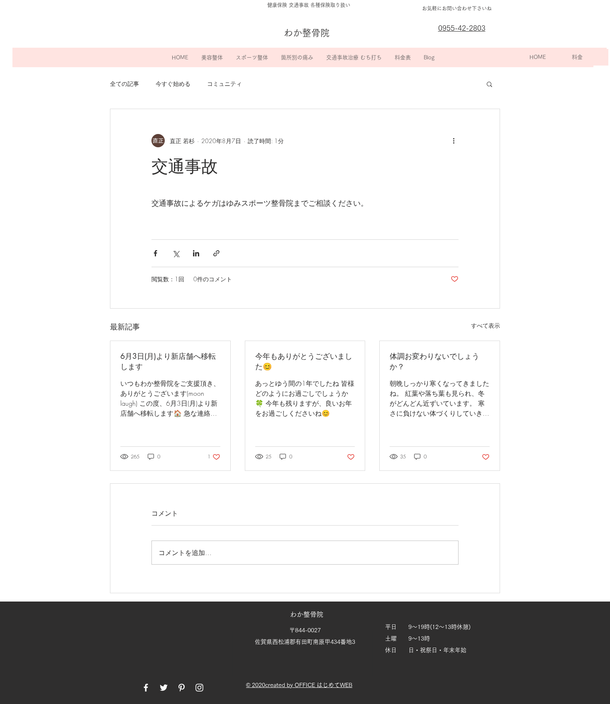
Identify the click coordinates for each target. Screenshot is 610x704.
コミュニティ (224, 84)
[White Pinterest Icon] (181, 687)
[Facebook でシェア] (155, 253)
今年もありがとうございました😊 (303, 361)
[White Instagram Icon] (199, 687)
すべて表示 (485, 325)
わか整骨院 (307, 614)
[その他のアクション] (454, 141)
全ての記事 (124, 84)
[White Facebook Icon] (146, 687)
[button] (212, 57)
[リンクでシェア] (216, 253)
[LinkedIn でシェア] (196, 253)
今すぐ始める (173, 84)
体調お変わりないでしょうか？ (434, 361)
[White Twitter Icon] (164, 687)
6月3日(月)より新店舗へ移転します (168, 361)
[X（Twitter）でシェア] (176, 253)
